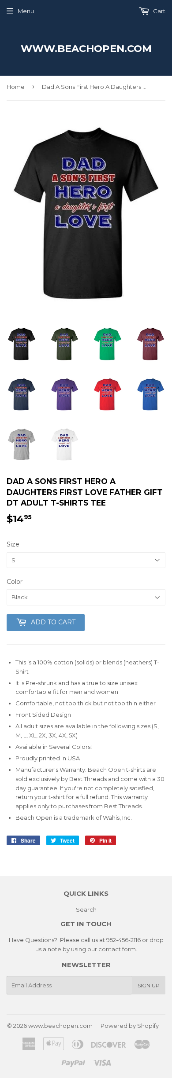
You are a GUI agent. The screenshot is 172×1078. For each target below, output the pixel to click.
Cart (158, 11)
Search (86, 909)
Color (14, 582)
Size (13, 544)
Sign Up (149, 985)
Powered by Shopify (130, 1025)
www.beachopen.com (86, 48)
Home (16, 86)
